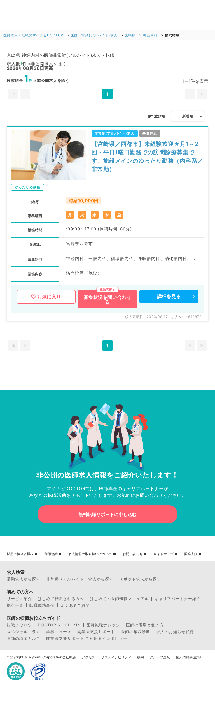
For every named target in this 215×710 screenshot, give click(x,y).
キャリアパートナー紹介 (178, 599)
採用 (140, 657)
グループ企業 (160, 657)
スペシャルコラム (23, 632)
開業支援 (191, 554)
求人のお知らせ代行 (175, 632)
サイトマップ (163, 554)
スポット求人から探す (140, 579)
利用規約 (51, 554)
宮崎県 (130, 35)
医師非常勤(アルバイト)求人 (94, 35)
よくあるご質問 (75, 605)
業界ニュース (58, 632)
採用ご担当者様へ (20, 554)
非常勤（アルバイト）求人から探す (79, 579)
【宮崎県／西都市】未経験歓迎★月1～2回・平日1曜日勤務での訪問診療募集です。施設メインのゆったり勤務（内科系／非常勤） (147, 156)
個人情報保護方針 (189, 657)
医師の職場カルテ (23, 638)
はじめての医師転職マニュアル (119, 599)
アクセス (88, 657)
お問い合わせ (133, 554)
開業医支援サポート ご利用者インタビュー (86, 638)
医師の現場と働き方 (145, 625)
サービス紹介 (19, 599)
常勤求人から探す (23, 579)
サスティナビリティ (116, 657)
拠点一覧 (15, 605)
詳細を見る (169, 296)
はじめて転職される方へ (61, 599)
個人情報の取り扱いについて (90, 554)
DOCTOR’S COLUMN (59, 625)
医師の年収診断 (135, 632)
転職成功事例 (42, 605)
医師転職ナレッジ (103, 625)
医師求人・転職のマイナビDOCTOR (33, 35)
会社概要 (69, 657)
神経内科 (150, 35)
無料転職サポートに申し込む (107, 514)
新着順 (187, 116)
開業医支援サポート (96, 632)
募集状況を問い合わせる (107, 299)
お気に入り (49, 296)
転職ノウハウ (19, 625)
